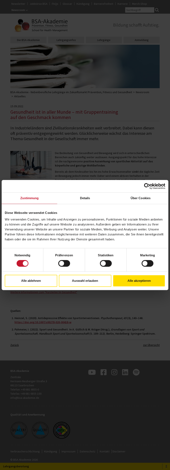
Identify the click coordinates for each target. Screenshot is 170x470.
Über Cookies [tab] (141, 198)
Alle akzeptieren (139, 280)
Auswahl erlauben (85, 280)
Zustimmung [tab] (29, 198)
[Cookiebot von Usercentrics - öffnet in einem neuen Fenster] (147, 186)
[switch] (64, 263)
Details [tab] (85, 198)
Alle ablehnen (31, 280)
